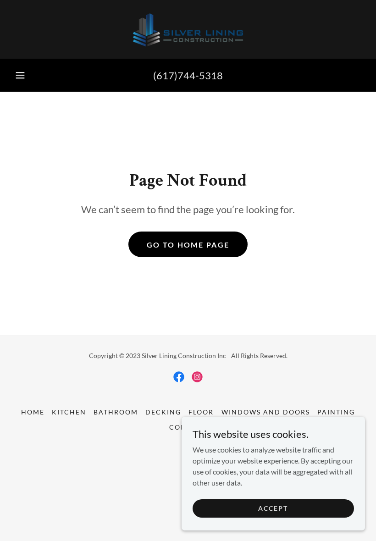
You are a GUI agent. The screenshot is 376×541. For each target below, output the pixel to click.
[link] (188, 29)
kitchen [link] (69, 412)
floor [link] (201, 412)
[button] (20, 75)
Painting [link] (336, 412)
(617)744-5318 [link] (188, 75)
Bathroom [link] (116, 412)
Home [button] (32, 412)
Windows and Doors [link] (265, 412)
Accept (273, 508)
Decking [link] (163, 412)
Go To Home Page (188, 244)
